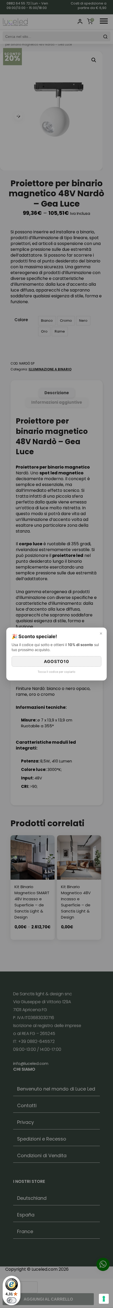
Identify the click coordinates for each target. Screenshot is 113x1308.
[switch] (11, 1300)
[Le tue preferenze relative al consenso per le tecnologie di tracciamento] (104, 1299)
